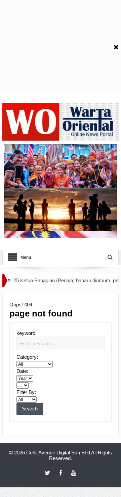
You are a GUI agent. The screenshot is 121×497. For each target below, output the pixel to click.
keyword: (26, 333)
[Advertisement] (60, 47)
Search (30, 408)
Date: (22, 371)
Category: (27, 357)
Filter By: (26, 392)
